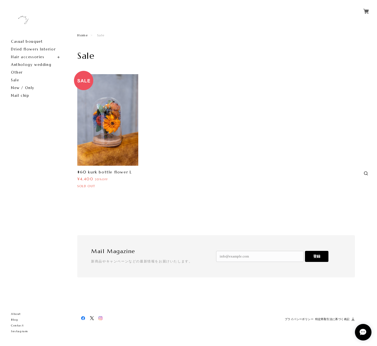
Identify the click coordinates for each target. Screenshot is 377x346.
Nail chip (20, 95)
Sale (15, 80)
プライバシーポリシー (299, 319)
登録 (316, 256)
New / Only (22, 88)
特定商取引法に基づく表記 (332, 319)
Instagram (19, 331)
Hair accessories (27, 57)
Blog (14, 319)
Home (82, 35)
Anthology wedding (31, 64)
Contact (17, 325)
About (16, 314)
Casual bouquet (27, 41)
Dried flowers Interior (33, 49)
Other (17, 72)
